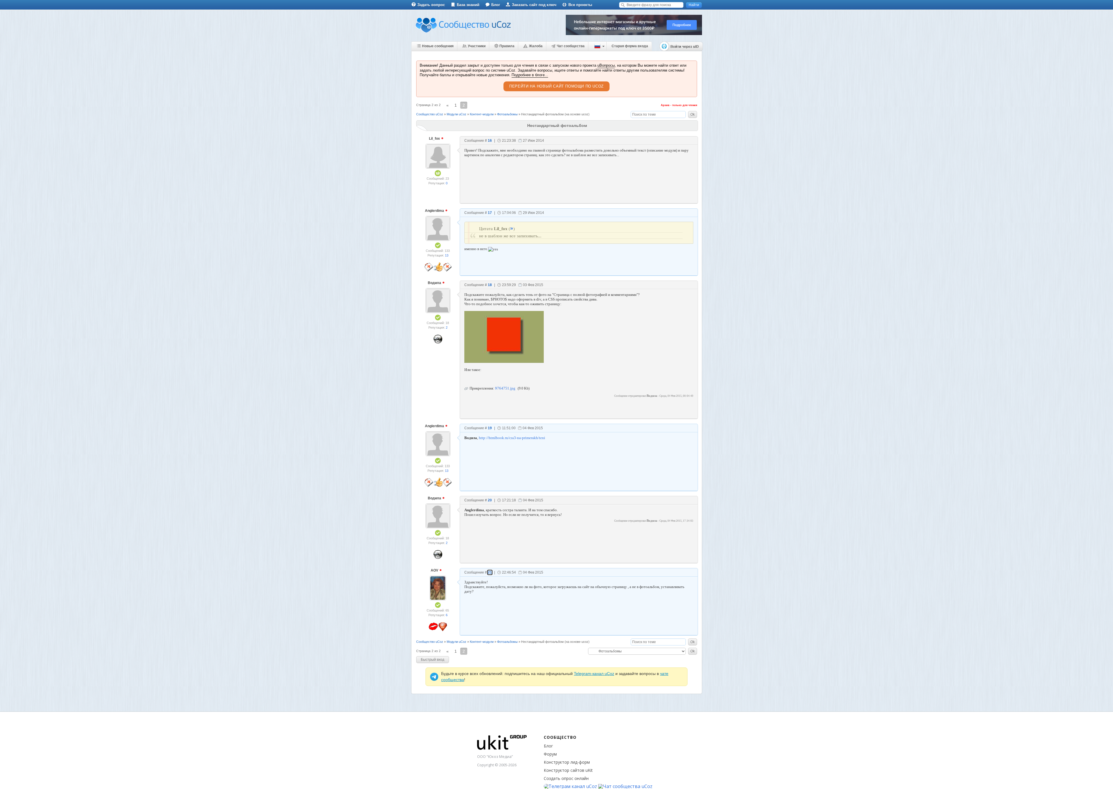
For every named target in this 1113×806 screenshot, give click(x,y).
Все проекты (580, 5)
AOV (435, 570)
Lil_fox (435, 139)
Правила (506, 46)
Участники (476, 46)
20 (490, 500)
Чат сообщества (571, 46)
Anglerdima (435, 211)
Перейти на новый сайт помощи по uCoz (556, 86)
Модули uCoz (456, 114)
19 (490, 428)
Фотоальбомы (507, 114)
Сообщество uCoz (429, 114)
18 (490, 285)
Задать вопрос (431, 5)
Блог (495, 5)
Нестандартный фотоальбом (542, 114)
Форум (550, 754)
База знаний (468, 5)
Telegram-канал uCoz (594, 673)
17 (490, 213)
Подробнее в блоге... (530, 75)
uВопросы (606, 65)
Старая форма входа (630, 46)
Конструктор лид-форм (567, 762)
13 (446, 255)
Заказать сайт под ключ (534, 5)
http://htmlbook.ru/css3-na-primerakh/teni (512, 438)
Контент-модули (482, 114)
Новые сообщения (438, 46)
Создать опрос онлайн (566, 778)
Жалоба (536, 46)
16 (490, 141)
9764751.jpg (505, 388)
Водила (435, 283)
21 (490, 572)
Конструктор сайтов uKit (568, 770)
